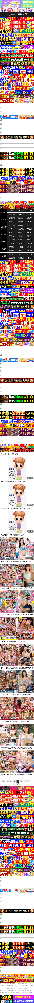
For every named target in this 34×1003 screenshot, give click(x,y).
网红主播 (21, 210)
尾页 (18, 784)
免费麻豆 (12, 250)
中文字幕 (21, 218)
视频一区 (4, 212)
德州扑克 (29, 232)
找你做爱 (29, 225)
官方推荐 (4, 234)
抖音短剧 (12, 240)
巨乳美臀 (29, 218)
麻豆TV (20, 240)
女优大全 (21, 243)
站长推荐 (4, 227)
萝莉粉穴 (21, 250)
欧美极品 (21, 214)
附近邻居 (12, 225)
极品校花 (12, 258)
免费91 (20, 247)
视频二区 (4, 220)
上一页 (9, 781)
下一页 (26, 781)
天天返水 (29, 236)
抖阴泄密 (29, 250)
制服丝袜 (21, 221)
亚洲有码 (12, 214)
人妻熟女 (12, 221)
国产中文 (12, 254)
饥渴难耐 (21, 225)
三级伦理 (12, 218)
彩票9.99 (12, 236)
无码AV (3, 241)
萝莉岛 (29, 243)
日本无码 (29, 210)
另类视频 (29, 221)
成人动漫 (29, 214)
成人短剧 (29, 254)
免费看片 (12, 247)
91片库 (12, 243)
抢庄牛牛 (21, 232)
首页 (3, 781)
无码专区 (4, 249)
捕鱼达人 (12, 232)
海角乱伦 (29, 247)
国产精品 (12, 210)
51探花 (29, 240)
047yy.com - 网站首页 (16, 14)
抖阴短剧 (21, 258)
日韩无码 (29, 258)
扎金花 (20, 236)
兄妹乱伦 (21, 254)
